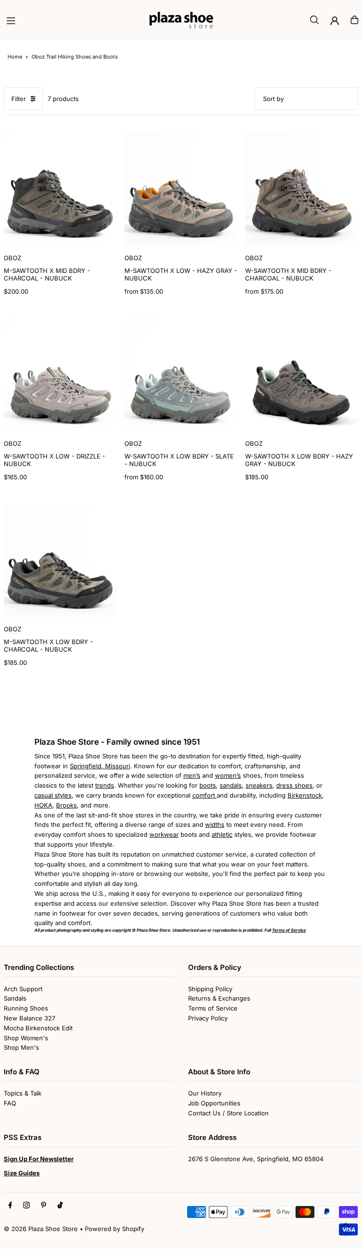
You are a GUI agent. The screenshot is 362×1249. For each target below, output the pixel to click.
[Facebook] (10, 1205)
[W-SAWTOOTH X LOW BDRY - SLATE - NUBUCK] (181, 374)
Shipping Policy (210, 989)
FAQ (10, 1103)
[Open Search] (314, 20)
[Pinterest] (43, 1205)
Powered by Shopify (114, 1228)
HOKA (43, 805)
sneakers (259, 785)
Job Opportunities (214, 1103)
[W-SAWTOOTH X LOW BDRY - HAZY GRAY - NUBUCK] (301, 374)
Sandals (15, 998)
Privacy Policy (208, 1018)
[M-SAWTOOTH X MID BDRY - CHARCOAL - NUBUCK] (60, 189)
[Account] (334, 21)
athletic (222, 834)
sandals (231, 785)
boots (207, 785)
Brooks (66, 805)
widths (214, 824)
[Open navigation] (73, 19)
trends (104, 785)
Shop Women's (26, 1038)
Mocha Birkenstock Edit (38, 1028)
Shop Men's (21, 1047)
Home (15, 56)
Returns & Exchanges (219, 998)
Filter (18, 98)
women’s (228, 775)
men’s (191, 775)
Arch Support (23, 989)
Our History (205, 1093)
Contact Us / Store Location (228, 1113)
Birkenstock (305, 795)
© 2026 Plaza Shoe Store (41, 1228)
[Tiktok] (60, 1205)
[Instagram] (26, 1205)
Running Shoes (26, 1008)
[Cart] (354, 20)
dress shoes (294, 785)
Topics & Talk (22, 1093)
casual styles (53, 795)
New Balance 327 (29, 1018)
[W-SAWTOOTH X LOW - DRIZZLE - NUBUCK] (60, 374)
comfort (204, 795)
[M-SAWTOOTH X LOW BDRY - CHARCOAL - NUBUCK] (60, 560)
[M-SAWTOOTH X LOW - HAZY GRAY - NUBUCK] (181, 189)
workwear (164, 834)
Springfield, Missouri (100, 766)
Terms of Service (213, 1008)
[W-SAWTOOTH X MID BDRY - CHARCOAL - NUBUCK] (301, 189)
